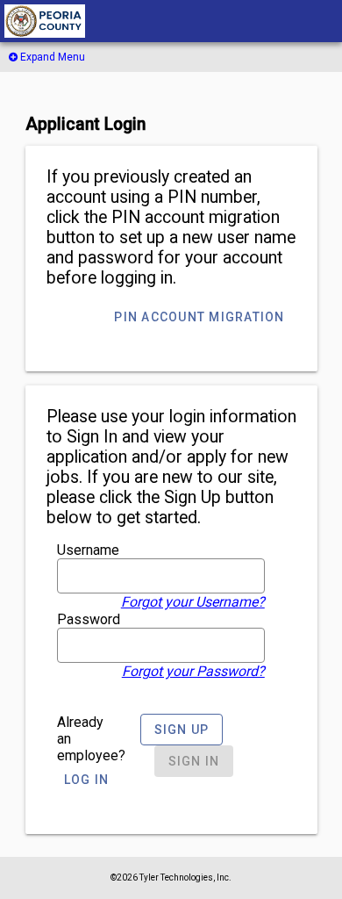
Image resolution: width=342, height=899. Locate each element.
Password (88, 619)
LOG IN (87, 780)
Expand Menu (51, 57)
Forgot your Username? (193, 601)
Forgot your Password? (193, 671)
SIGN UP (182, 730)
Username (88, 550)
